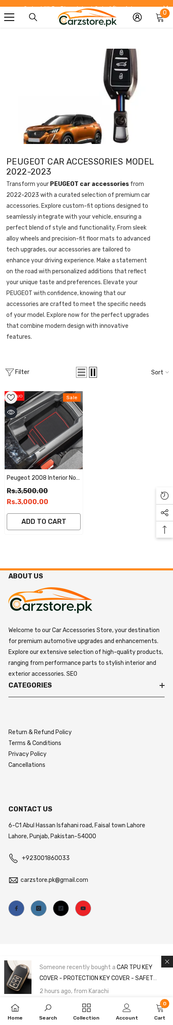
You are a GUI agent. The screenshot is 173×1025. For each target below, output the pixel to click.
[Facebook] (16, 908)
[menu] (9, 17)
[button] (81, 372)
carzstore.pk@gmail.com (54, 880)
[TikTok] (61, 908)
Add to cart (43, 522)
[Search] (33, 17)
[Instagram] (39, 908)
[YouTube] (83, 908)
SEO (71, 673)
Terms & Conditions (34, 743)
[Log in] (137, 17)
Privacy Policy (27, 754)
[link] (48, 1011)
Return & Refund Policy (40, 732)
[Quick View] (11, 412)
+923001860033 (46, 858)
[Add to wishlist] (11, 397)
